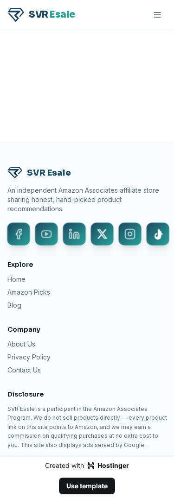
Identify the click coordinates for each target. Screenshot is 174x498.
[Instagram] (130, 234)
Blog (14, 305)
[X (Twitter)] (102, 234)
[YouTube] (46, 234)
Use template (87, 486)
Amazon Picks (28, 292)
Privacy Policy (29, 357)
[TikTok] (158, 234)
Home (16, 279)
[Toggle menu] (157, 15)
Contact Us (24, 370)
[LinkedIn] (74, 234)
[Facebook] (18, 234)
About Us (21, 344)
